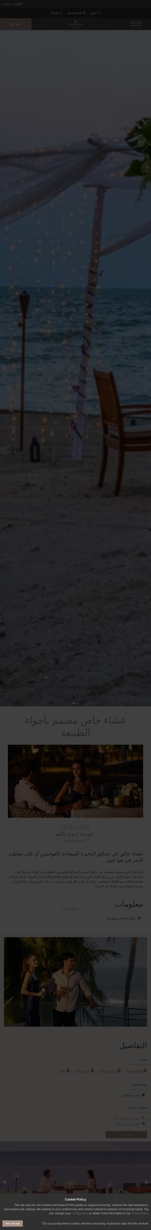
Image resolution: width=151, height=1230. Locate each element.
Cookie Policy (140, 1213)
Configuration (79, 1213)
